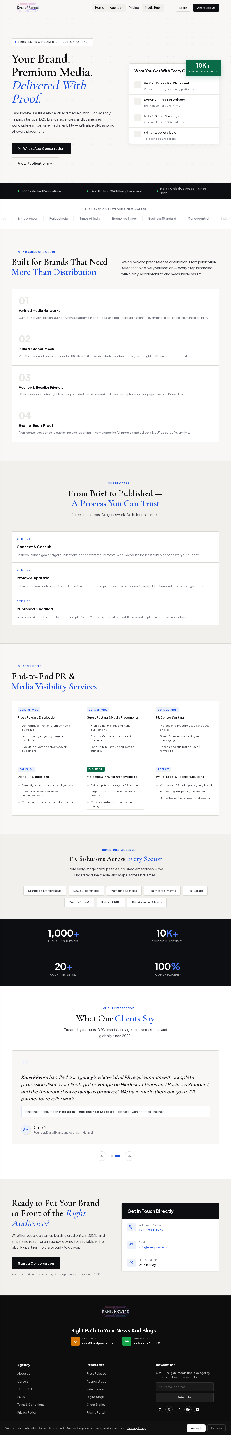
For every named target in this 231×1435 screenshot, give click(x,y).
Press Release (96, 1373)
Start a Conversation (36, 1263)
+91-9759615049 (151, 1229)
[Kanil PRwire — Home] (115, 1311)
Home (99, 7)
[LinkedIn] (159, 1409)
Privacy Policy (27, 1412)
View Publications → (35, 163)
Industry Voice (96, 1389)
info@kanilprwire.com (155, 1247)
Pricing (134, 7)
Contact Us (25, 1389)
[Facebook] (188, 1409)
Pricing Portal (96, 1412)
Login (183, 7)
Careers (22, 1381)
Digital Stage (96, 1397)
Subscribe (184, 1397)
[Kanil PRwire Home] (28, 7)
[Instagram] (178, 1409)
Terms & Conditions (30, 1404)
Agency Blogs (96, 1381)
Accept (196, 1428)
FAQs (21, 1397)
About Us (23, 1373)
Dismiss (216, 1428)
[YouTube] (197, 1409)
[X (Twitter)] (169, 1409)
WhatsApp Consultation (43, 148)
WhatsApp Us (206, 7)
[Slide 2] (119, 1156)
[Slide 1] (113, 1156)
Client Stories (96, 1404)
